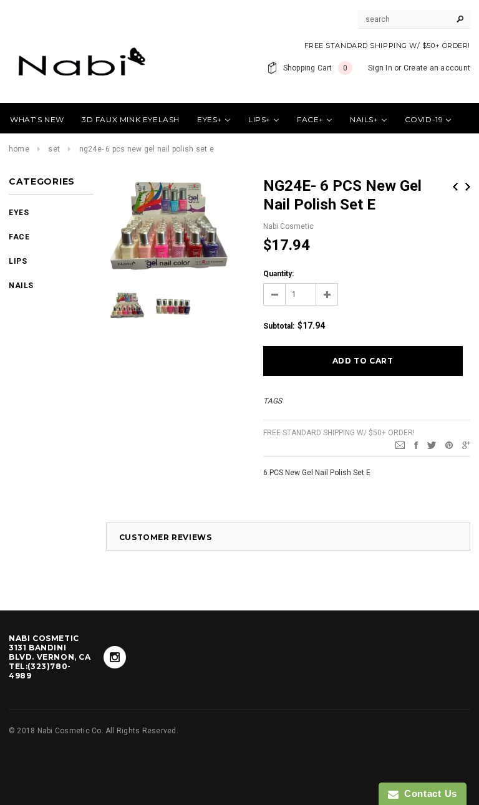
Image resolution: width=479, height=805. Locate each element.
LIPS (18, 261)
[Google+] (466, 444)
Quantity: (278, 273)
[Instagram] (115, 657)
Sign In (380, 68)
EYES (19, 212)
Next (467, 187)
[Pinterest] (449, 444)
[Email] (400, 444)
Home (19, 149)
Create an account (437, 68)
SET (54, 149)
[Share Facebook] (416, 444)
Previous (455, 187)
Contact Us (428, 793)
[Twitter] (431, 444)
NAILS (21, 285)
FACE (19, 237)
